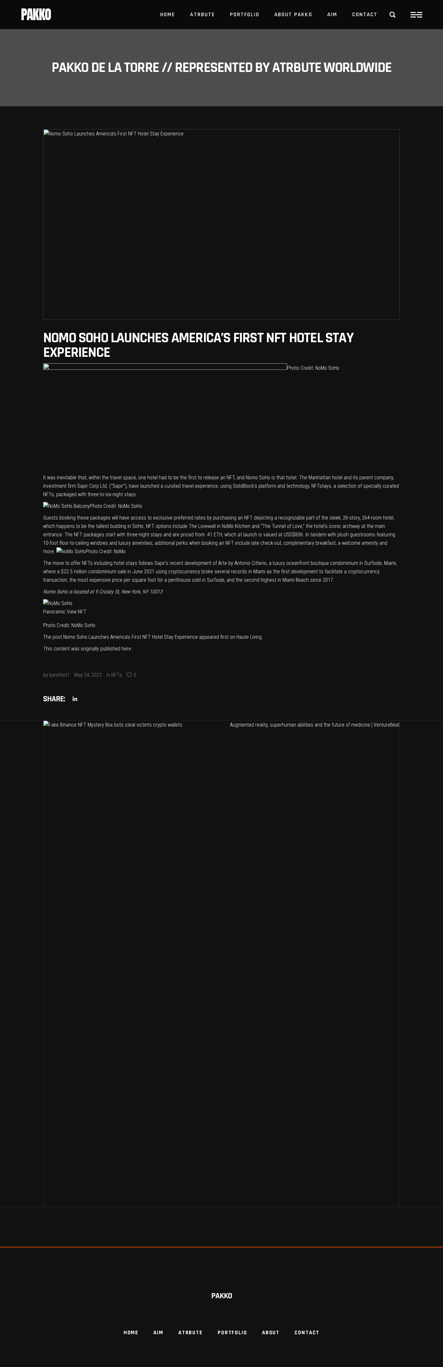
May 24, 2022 (88, 675)
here (126, 649)
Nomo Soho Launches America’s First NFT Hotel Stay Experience (130, 637)
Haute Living (249, 637)
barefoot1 (59, 675)
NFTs (116, 675)
